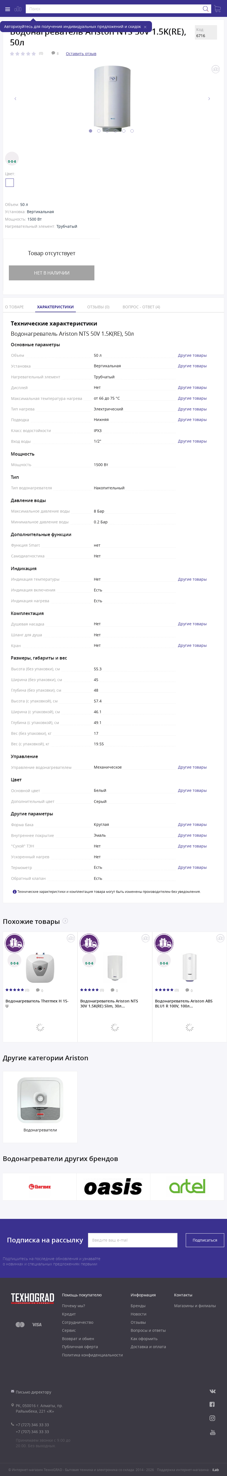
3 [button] (107, 131)
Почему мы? (73, 1305)
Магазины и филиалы (195, 1305)
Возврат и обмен (78, 1338)
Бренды (138, 1305)
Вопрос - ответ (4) (141, 306)
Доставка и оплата (148, 1346)
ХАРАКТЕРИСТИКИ (55, 306)
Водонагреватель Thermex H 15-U (37, 1004)
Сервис (69, 1330)
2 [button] (98, 131)
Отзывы (138, 1322)
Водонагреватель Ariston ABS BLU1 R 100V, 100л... (184, 1004)
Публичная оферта (80, 1346)
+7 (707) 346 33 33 (32, 1431)
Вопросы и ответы (148, 1330)
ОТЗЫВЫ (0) (98, 306)
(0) (41, 53)
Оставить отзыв (81, 53)
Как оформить (144, 1338)
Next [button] (209, 99)
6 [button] (132, 131)
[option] (112, 99)
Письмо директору (33, 1392)
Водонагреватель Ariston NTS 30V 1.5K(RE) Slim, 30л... (109, 1004)
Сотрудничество (77, 1322)
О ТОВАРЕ (14, 306)
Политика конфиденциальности (92, 1355)
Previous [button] (15, 99)
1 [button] (90, 131)
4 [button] (115, 131)
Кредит (69, 1314)
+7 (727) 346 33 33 (32, 1424)
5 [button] (123, 131)
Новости (138, 1314)
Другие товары (192, 355)
